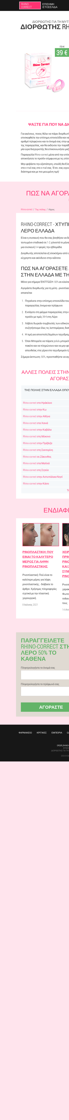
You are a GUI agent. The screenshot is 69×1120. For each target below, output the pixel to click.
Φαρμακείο (25, 732)
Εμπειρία (57, 732)
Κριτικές (42, 732)
